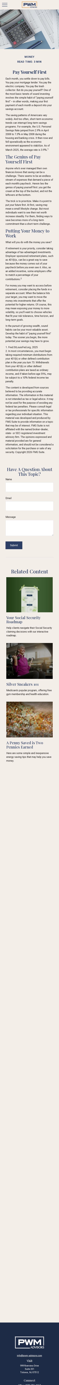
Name (9, 479)
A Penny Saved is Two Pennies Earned (24, 744)
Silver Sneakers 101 (22, 684)
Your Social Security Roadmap (23, 619)
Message (11, 517)
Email (8, 498)
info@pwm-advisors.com (29, 1355)
